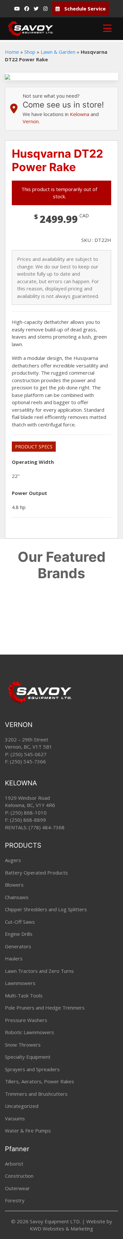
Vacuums (15, 1118)
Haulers (14, 958)
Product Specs (33, 446)
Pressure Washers (26, 1020)
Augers (13, 860)
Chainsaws (17, 897)
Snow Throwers (23, 1044)
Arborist (14, 1163)
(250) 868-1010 (28, 812)
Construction (19, 1175)
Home (12, 52)
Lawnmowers (20, 983)
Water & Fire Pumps (28, 1130)
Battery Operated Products (36, 872)
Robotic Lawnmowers (29, 1032)
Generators (18, 946)
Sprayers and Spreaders (32, 1069)
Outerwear (17, 1188)
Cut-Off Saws (20, 921)
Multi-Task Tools (24, 995)
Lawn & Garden (58, 52)
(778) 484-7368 (47, 827)
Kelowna (79, 114)
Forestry (15, 1200)
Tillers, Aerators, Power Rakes (39, 1081)
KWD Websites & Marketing (61, 1228)
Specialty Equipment (28, 1056)
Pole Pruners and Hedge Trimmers (45, 1007)
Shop (29, 52)
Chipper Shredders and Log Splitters (46, 909)
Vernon (31, 121)
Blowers (14, 884)
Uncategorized (21, 1106)
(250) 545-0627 (28, 754)
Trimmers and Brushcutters (36, 1094)
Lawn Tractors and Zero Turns (39, 971)
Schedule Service (84, 8)
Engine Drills (18, 934)
